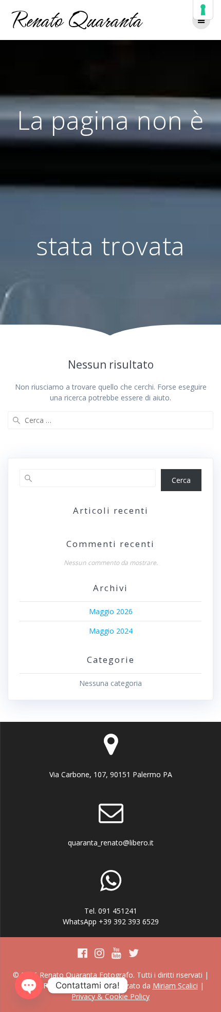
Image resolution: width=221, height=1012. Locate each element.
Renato (76, 20)
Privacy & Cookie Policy (110, 996)
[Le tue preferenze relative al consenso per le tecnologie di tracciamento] (203, 9)
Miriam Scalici (175, 985)
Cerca (181, 480)
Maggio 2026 (111, 611)
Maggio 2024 (111, 631)
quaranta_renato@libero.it (111, 842)
